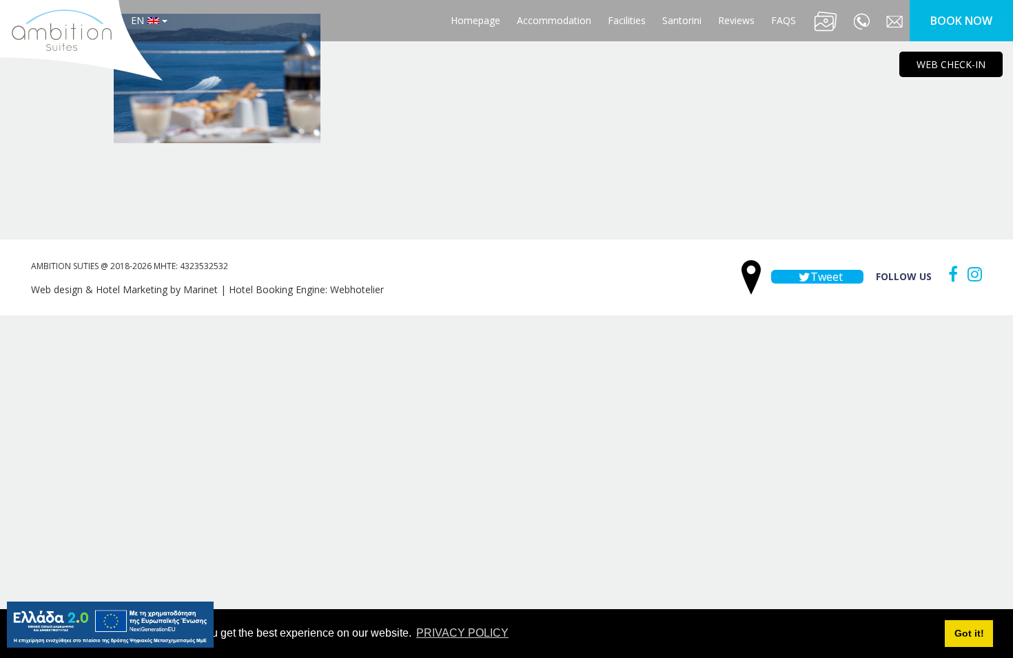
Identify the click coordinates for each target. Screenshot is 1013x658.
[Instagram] (971, 274)
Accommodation (554, 20)
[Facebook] (949, 274)
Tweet (825, 277)
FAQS (783, 20)
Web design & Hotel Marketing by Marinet (124, 289)
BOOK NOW (961, 20)
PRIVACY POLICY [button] (462, 633)
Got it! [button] (969, 633)
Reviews (736, 20)
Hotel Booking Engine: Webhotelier (306, 289)
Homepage (475, 20)
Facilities (627, 20)
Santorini (682, 20)
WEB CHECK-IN (951, 64)
